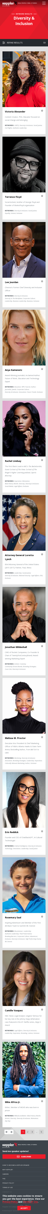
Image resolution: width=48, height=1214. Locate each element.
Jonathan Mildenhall (16, 647)
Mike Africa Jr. (12, 1102)
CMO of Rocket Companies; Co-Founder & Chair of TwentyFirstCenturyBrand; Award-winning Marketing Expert (22, 655)
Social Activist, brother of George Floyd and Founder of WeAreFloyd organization (22, 203)
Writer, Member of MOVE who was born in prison (22, 1109)
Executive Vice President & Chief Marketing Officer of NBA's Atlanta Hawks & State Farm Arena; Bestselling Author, (23, 748)
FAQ (3, 1178)
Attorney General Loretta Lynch (19, 557)
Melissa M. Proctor (15, 738)
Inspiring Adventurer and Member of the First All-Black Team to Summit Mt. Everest (23, 924)
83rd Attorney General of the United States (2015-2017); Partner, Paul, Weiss (22, 566)
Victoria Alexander (15, 111)
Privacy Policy (8, 1183)
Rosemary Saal (13, 917)
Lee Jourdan (11, 282)
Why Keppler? (7, 1170)
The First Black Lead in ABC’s (23, 471)
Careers (5, 1174)
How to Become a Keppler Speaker (15, 1165)
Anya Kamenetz (13, 369)
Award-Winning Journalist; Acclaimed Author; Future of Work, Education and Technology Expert (22, 378)
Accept (24, 1208)
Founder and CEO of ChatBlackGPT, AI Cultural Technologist (23, 839)
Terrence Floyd (13, 196)
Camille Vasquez (14, 1010)
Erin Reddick (11, 832)
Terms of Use (7, 1187)
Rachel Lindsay (13, 460)
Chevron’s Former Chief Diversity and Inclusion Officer (23, 289)
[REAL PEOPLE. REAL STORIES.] (9, 3)
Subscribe (26, 1156)
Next (11, 1132)
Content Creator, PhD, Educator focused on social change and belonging (22, 118)
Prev (6, 1132)
